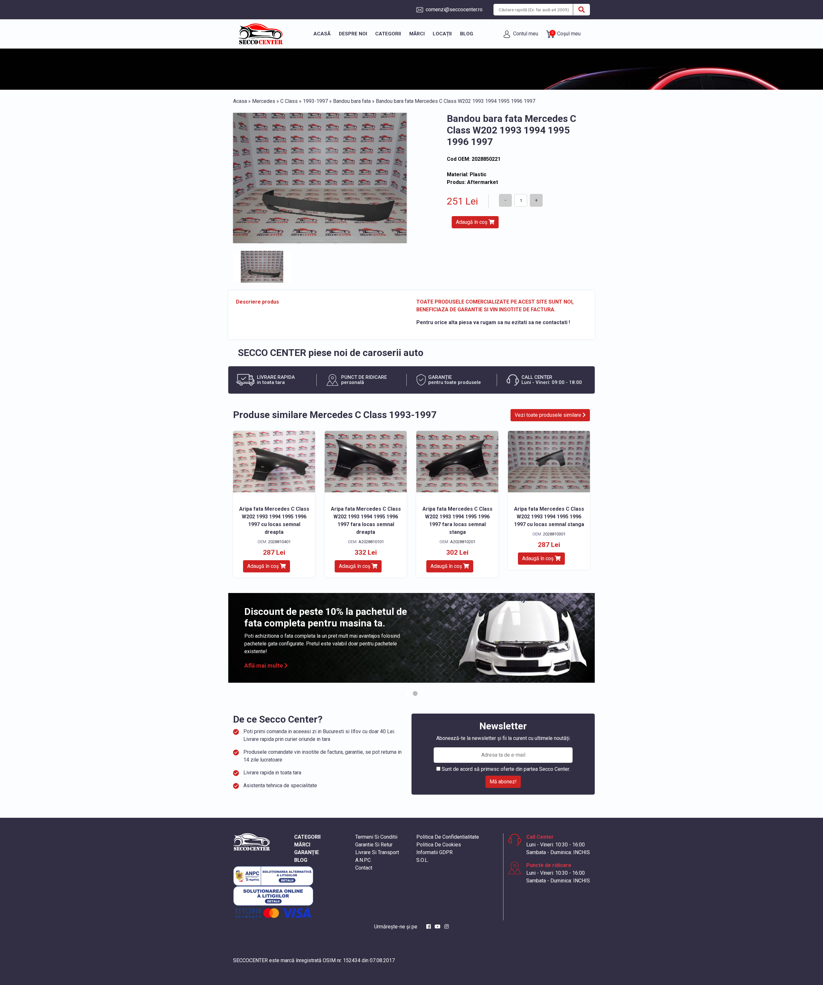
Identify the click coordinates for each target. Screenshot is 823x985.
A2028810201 (462, 541)
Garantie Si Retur (374, 845)
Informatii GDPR (434, 852)
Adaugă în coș (472, 222)
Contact (363, 868)
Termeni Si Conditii (376, 837)
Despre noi (353, 34)
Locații (442, 34)
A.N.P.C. (363, 860)
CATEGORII (307, 837)
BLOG (300, 860)
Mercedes (263, 101)
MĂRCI (302, 845)
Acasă (321, 34)
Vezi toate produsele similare (549, 415)
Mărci (417, 34)
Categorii (388, 34)
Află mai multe (264, 665)
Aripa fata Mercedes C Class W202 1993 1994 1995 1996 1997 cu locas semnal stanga (549, 516)
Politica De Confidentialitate (447, 837)
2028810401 (279, 541)
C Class (289, 101)
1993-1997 (315, 101)
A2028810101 (371, 541)
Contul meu (525, 34)
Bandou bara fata (352, 101)
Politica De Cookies (438, 845)
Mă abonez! (503, 782)
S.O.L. (422, 860)
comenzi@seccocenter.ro (453, 9)
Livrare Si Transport (377, 852)
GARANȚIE (306, 852)
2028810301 (554, 534)
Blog (466, 34)
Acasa (240, 101)
